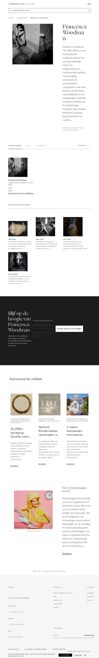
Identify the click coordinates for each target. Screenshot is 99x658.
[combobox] (49, 10)
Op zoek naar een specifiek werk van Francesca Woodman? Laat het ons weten (49, 364)
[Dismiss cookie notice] (85, 655)
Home (11, 18)
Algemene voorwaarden (36, 649)
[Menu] (89, 4)
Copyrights (13, 649)
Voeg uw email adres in (42, 320)
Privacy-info (78, 655)
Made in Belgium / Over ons (62, 593)
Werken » (67, 553)
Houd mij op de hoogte (69, 328)
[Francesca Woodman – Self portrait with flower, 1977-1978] (18, 167)
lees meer (14, 465)
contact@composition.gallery (19, 598)
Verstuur (89, 635)
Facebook (90, 597)
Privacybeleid (59, 649)
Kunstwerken (58, 604)
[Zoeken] (88, 10)
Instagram (90, 593)
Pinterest (90, 600)
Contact (56, 607)
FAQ (54, 597)
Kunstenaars (21, 18)
